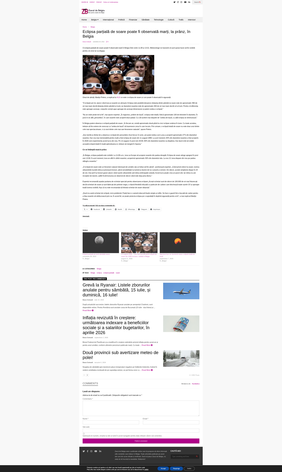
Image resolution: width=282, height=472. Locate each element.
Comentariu (88, 399)
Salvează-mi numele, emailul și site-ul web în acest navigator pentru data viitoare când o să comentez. (122, 436)
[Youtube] (185, 2)
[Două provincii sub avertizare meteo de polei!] (181, 358)
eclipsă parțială (108, 273)
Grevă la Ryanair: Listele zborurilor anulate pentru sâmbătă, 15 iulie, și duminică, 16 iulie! (116, 290)
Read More (87, 310)
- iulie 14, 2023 (99, 300)
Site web (86, 427)
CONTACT (92, 2)
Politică (121, 20)
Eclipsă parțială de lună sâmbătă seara (96, 254)
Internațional (108, 20)
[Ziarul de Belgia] (93, 12)
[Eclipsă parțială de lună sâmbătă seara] (101, 242)
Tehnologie (158, 20)
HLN (118, 97)
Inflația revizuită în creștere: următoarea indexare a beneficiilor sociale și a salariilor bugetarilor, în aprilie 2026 (116, 325)
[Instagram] (181, 2)
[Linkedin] (189, 2)
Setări (189, 468)
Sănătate (145, 20)
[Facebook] (177, 2)
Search (196, 2)
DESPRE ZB (85, 2)
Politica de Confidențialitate (110, 2)
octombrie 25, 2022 (98, 42)
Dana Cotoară (87, 42)
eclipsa (99, 273)
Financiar (133, 20)
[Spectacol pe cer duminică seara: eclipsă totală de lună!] (178, 242)
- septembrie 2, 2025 (101, 337)
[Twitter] (174, 2)
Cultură (171, 20)
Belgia (94, 20)
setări (146, 470)
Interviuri (192, 20)
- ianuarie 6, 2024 (100, 362)
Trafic (181, 20)
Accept (163, 468)
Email (145, 419)
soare (118, 273)
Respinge (176, 468)
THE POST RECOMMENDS (94, 279)
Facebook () (195, 384)
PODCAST (99, 2)
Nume (85, 419)
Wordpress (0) (186, 384)
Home (84, 20)
